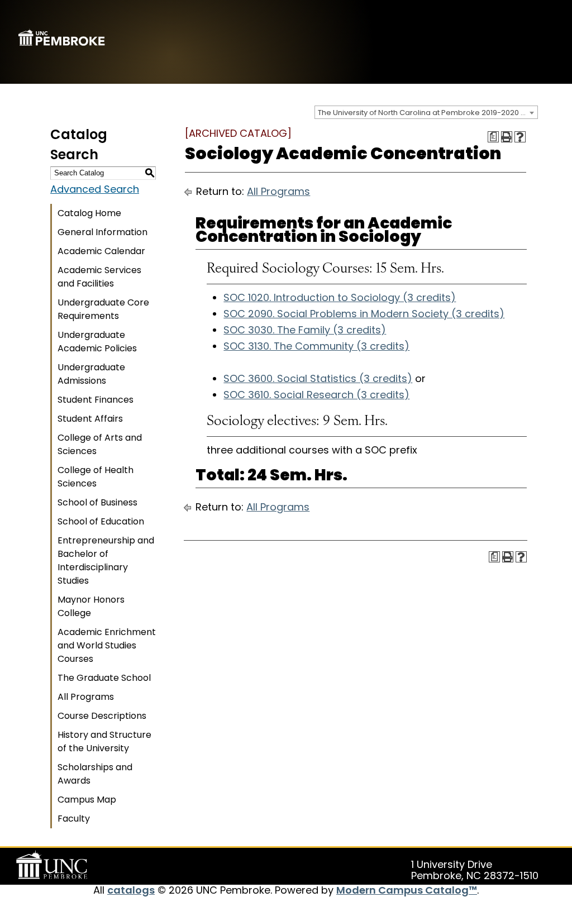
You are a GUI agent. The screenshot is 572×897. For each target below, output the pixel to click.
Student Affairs (90, 418)
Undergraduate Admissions (91, 374)
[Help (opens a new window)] (520, 136)
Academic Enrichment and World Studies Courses (107, 645)
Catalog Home (89, 213)
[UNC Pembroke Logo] (53, 865)
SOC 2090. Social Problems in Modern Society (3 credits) (363, 314)
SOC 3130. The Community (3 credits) (316, 346)
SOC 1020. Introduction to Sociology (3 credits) (339, 297)
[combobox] (426, 112)
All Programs (86, 696)
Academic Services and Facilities (99, 277)
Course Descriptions (102, 715)
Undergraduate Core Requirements (103, 309)
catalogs (131, 890)
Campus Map (87, 799)
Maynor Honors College (91, 606)
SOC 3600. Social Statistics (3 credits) (317, 378)
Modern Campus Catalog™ (406, 890)
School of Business (97, 502)
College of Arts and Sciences (100, 444)
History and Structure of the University (104, 741)
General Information (102, 232)
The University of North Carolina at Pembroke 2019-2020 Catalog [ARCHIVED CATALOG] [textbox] (427, 112)
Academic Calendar (101, 251)
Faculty (74, 818)
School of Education (101, 521)
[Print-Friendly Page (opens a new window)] (506, 136)
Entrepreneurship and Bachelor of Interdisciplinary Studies (106, 560)
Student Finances (96, 399)
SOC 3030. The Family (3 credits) (304, 330)
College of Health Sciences (96, 477)
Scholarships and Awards (95, 774)
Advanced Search (94, 189)
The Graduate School (104, 677)
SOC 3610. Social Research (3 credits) (316, 395)
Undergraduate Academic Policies (97, 341)
